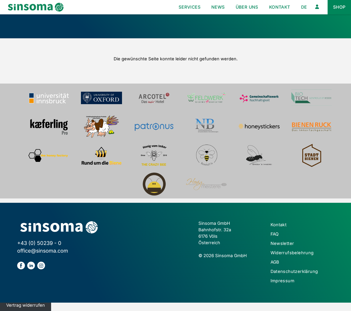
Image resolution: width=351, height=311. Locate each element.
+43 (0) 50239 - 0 (39, 243)
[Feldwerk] (206, 97)
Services (190, 7)
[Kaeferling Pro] (48, 126)
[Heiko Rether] (101, 126)
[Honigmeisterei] (206, 184)
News (218, 7)
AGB (275, 262)
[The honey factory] (48, 155)
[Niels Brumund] (206, 126)
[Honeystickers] (259, 126)
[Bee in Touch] (154, 184)
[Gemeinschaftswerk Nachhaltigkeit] (259, 97)
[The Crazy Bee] (154, 155)
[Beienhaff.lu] (206, 155)
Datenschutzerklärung (294, 271)
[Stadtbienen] (311, 155)
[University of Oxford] (101, 97)
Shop (339, 7)
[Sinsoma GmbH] (36, 7)
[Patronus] (154, 126)
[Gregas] (259, 155)
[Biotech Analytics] (311, 97)
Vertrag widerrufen (25, 305)
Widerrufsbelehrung (292, 252)
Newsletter (282, 243)
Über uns (247, 7)
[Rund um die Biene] (101, 155)
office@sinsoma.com (42, 251)
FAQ (275, 234)
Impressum (283, 280)
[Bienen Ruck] (311, 126)
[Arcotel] (154, 97)
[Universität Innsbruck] (48, 97)
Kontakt (279, 7)
